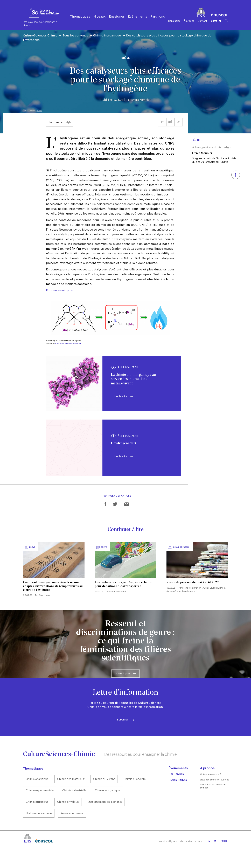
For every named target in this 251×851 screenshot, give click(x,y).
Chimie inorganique (107, 35)
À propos (189, 21)
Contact (202, 21)
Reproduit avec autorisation (68, 344)
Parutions (157, 16)
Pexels (39, 111)
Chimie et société (134, 779)
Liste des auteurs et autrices (214, 780)
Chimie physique (68, 802)
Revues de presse (71, 813)
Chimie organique (37, 802)
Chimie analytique (37, 779)
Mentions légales (168, 841)
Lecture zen (56, 122)
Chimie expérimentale (40, 790)
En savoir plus (122, 673)
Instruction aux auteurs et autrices (213, 786)
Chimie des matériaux (71, 779)
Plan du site (186, 841)
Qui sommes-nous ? (210, 774)
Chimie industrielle (74, 790)
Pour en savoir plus (59, 290)
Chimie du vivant (104, 779)
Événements (137, 16)
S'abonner (122, 720)
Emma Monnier (140, 99)
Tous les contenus (75, 35)
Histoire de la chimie (39, 813)
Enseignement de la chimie (104, 802)
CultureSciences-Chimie (40, 35)
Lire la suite (121, 396)
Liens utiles (174, 21)
